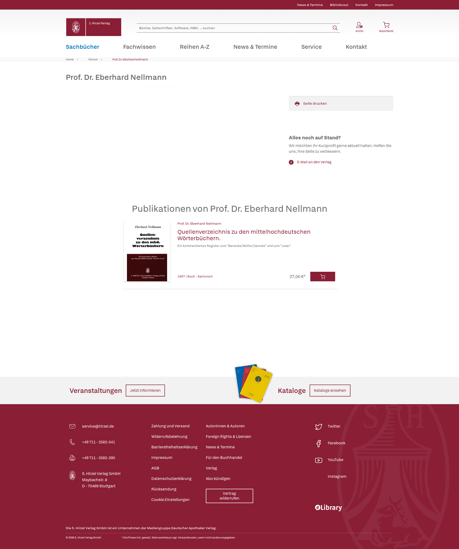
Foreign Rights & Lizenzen (228, 436)
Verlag (211, 468)
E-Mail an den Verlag (314, 162)
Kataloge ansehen (330, 390)
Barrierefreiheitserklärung (174, 447)
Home (70, 59)
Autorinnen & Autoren (225, 426)
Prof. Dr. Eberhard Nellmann (130, 59)
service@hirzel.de (98, 426)
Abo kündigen (218, 478)
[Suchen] (335, 28)
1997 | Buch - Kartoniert (195, 276)
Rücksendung (163, 489)
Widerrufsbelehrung (169, 436)
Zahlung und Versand (170, 426)
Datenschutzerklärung (171, 478)
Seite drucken (315, 103)
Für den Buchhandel (224, 457)
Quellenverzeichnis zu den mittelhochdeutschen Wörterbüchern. (244, 234)
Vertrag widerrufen (229, 496)
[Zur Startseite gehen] (93, 27)
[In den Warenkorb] (322, 276)
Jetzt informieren (145, 390)
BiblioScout (339, 5)
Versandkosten (187, 537)
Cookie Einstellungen (170, 499)
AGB (155, 468)
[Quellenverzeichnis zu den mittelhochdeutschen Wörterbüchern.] (147, 251)
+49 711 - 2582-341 (98, 442)
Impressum (384, 5)
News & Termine (310, 5)
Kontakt (361, 5)
